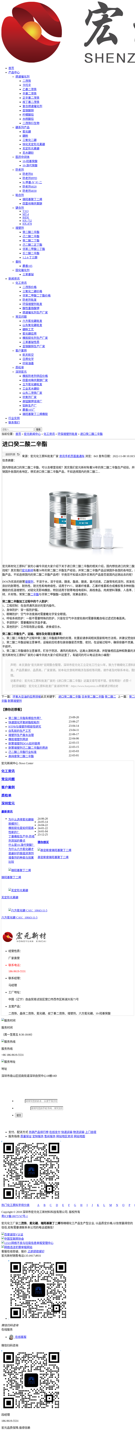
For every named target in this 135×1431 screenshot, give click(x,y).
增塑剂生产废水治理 (21, 735)
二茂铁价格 (29, 287)
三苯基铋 (28, 274)
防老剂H (27, 173)
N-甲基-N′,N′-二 (32, 182)
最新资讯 (7, 811)
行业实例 (14, 418)
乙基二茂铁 (29, 89)
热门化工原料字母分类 (15, 1205)
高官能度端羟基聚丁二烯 (53, 857)
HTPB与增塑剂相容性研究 (24, 726)
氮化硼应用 (29, 333)
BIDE (25, 217)
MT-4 (25, 214)
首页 (11, 68)
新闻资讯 (14, 278)
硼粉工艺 (28, 329)
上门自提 (90, 1132)
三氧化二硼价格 (32, 291)
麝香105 (27, 265)
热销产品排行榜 (39, 1132)
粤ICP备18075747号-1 (14, 1216)
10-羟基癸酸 (29, 161)
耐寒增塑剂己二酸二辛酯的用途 (28, 747)
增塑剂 (19, 227)
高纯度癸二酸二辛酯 (21, 756)
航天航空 (28, 354)
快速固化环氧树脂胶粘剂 (23, 722)
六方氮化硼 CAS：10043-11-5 (19, 917)
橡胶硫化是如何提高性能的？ (21, 830)
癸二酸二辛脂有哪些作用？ (25, 718)
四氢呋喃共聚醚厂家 (35, 380)
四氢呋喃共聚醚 (32, 203)
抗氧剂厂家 (29, 397)
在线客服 (20, 1336)
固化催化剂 (22, 270)
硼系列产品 (22, 127)
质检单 (19, 367)
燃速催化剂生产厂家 (35, 312)
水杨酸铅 (28, 118)
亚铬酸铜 (28, 110)
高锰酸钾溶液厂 (32, 401)
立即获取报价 (35, 1251)
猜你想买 (43, 842)
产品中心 (14, 72)
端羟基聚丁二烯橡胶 (35, 414)
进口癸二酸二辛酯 (91, 433)
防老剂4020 (29, 186)
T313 (25, 211)
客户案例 (21, 350)
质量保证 (26, 1136)
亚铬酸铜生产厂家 (33, 346)
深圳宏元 (21, 371)
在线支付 (54, 1132)
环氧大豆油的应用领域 (27, 696)
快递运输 (66, 1132)
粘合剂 (19, 195)
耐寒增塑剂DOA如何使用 (24, 743)
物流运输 (78, 1132)
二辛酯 (34, 594)
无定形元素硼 (30, 148)
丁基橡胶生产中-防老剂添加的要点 (21, 838)
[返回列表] (11, 456)
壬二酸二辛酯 (30, 253)
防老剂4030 (29, 190)
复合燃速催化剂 (32, 106)
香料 (18, 261)
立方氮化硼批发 (32, 384)
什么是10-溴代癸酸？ (21, 844)
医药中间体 (22, 156)
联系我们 (14, 422)
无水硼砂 (28, 152)
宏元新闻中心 (32, 433)
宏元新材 (27, 570)
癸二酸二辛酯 (30, 232)
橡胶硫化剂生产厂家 (35, 337)
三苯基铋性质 (30, 342)
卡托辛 (26, 85)
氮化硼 (26, 131)
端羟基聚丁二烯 (32, 199)
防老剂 (19, 169)
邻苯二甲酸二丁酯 (33, 249)
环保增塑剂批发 (32, 304)
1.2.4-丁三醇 (29, 257)
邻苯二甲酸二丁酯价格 (36, 295)
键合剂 (19, 207)
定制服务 (38, 1136)
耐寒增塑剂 (15, 700)
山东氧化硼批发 (32, 325)
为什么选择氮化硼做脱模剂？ (21, 821)
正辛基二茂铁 (30, 97)
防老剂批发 (29, 299)
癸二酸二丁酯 (30, 240)
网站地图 (79, 1136)
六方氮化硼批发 (32, 320)
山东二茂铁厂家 (32, 392)
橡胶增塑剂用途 (18, 739)
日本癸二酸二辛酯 (93, 696)
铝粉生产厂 (29, 405)
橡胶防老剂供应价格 (35, 375)
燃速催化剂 (22, 76)
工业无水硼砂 (30, 388)
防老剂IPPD (29, 178)
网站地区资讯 (64, 1136)
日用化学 (28, 359)
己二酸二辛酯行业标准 (22, 751)
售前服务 (50, 1136)
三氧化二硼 (29, 140)
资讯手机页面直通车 (72, 456)
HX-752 (27, 220)
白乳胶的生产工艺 (19, 730)
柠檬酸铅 (28, 114)
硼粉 (25, 135)
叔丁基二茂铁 (30, 101)
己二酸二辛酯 (30, 236)
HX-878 (27, 223)
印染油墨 (28, 363)
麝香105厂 (28, 409)
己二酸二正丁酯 (32, 244)
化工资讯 (21, 282)
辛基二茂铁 (29, 93)
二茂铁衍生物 (30, 123)
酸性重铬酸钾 (30, 308)
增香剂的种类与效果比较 (21, 859)
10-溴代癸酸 (29, 165)
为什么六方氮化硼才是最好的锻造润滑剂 (21, 851)
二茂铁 (26, 80)
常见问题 (21, 316)
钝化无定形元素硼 (33, 144)
